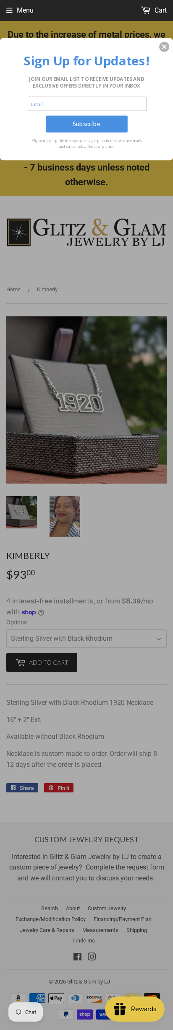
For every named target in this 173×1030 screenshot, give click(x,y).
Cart (160, 10)
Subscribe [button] (86, 123)
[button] (164, 46)
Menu (25, 10)
